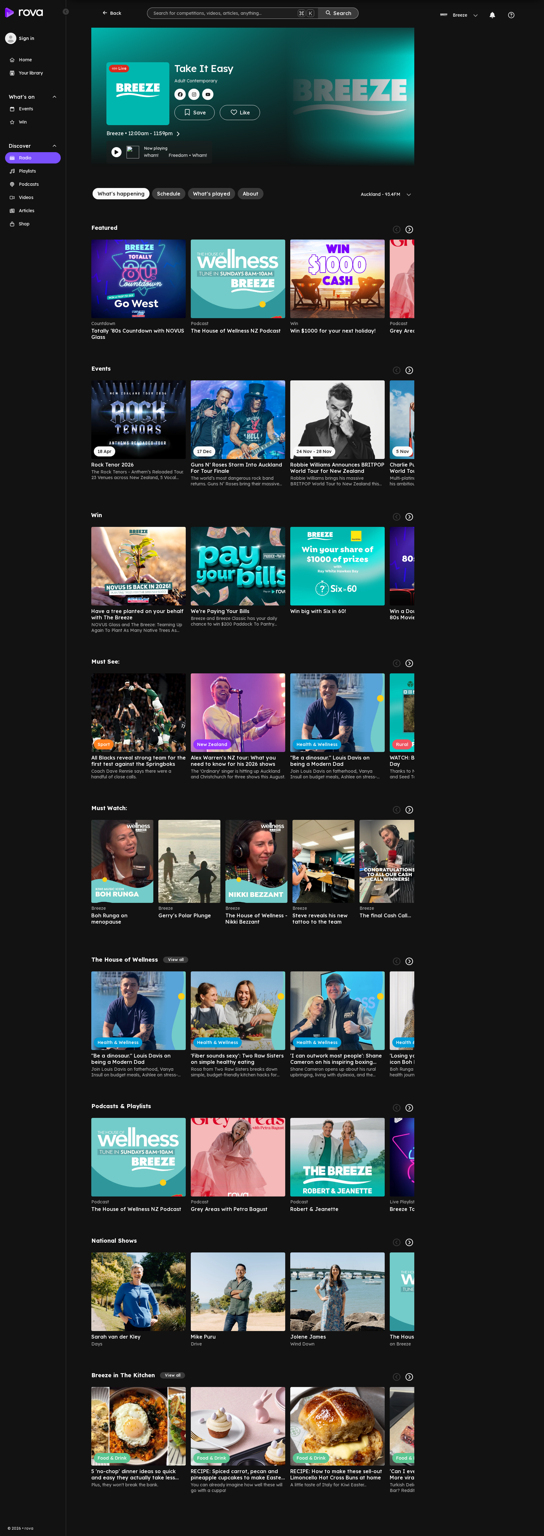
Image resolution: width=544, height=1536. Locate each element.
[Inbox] (492, 15)
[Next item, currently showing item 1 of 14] (409, 517)
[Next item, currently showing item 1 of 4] (409, 229)
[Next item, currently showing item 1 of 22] (409, 663)
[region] (252, 290)
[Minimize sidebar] (66, 12)
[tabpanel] (252, 859)
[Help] (511, 15)
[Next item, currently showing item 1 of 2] (409, 1242)
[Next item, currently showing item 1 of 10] (409, 1108)
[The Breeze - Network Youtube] (207, 94)
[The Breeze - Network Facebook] (180, 94)
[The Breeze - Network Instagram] (194, 94)
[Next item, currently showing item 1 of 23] (409, 370)
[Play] (116, 152)
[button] (175, 960)
